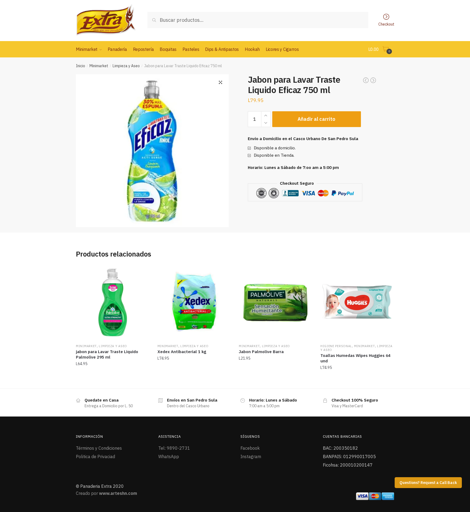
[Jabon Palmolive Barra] (275, 302)
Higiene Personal (336, 346)
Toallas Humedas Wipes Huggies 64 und (355, 358)
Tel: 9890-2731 (174, 448)
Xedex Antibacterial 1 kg (181, 351)
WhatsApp (168, 456)
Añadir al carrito (316, 119)
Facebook (250, 448)
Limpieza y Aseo (126, 65)
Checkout (386, 24)
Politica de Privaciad (95, 456)
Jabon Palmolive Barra (261, 351)
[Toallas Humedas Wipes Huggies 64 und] (357, 302)
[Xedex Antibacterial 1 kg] (194, 302)
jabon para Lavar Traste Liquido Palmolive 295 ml (107, 354)
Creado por (106, 493)
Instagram (250, 456)
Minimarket (98, 65)
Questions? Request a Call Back (428, 482)
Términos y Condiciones (99, 448)
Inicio (80, 65)
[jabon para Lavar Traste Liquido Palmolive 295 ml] (112, 302)
